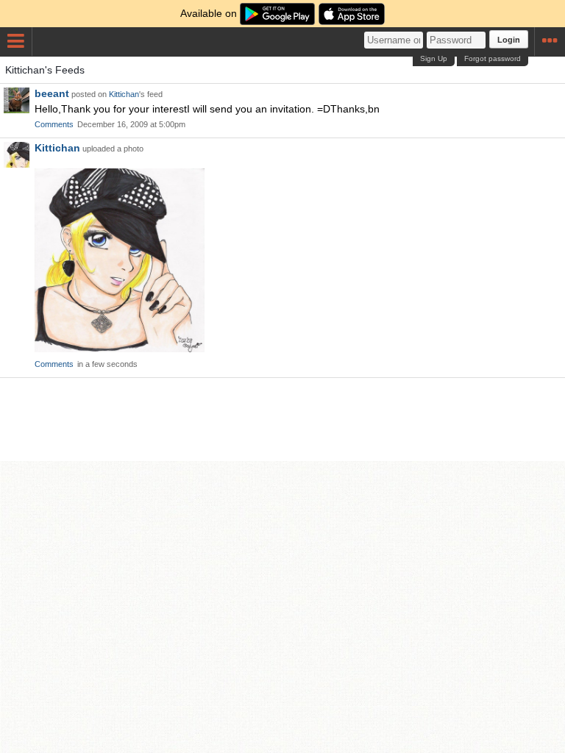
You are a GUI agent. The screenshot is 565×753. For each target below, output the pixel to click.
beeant (52, 93)
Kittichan (124, 94)
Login (508, 39)
